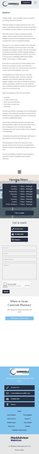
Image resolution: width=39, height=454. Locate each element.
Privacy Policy (19, 450)
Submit (6, 291)
